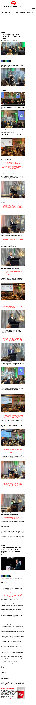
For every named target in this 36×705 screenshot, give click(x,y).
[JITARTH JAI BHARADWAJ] (1, 40)
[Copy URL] (10, 61)
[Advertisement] (18, 22)
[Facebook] (28, 3)
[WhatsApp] (6, 61)
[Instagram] (29, 3)
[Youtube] (33, 3)
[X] (32, 3)
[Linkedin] (8, 61)
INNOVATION (2, 32)
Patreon (21, 537)
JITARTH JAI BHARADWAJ (6, 40)
